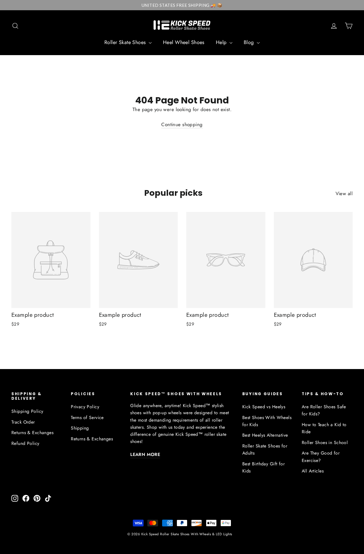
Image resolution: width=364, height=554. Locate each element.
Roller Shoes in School (325, 442)
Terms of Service (87, 417)
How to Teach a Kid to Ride (324, 428)
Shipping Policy (27, 411)
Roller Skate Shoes (125, 42)
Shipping (80, 428)
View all (344, 193)
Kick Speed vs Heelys (264, 406)
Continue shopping (181, 124)
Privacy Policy (85, 406)
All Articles (313, 471)
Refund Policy (25, 443)
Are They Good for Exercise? (321, 456)
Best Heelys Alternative (265, 435)
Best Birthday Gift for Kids (263, 467)
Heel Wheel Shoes (183, 42)
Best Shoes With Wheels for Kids (266, 421)
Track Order (23, 422)
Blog (249, 42)
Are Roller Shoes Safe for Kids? (324, 410)
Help (222, 42)
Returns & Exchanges (32, 432)
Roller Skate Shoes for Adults (264, 449)
